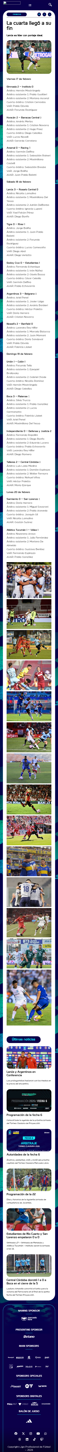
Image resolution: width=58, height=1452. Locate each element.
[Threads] (20, 1439)
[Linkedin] (27, 1439)
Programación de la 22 (21, 1194)
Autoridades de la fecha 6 (23, 1154)
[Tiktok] (34, 1439)
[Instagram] (31, 1433)
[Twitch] (42, 1439)
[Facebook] (16, 1433)
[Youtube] (38, 1433)
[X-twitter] (23, 1433)
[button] (50, 5)
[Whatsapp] (45, 1433)
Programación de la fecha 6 (24, 1115)
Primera (17, 14)
